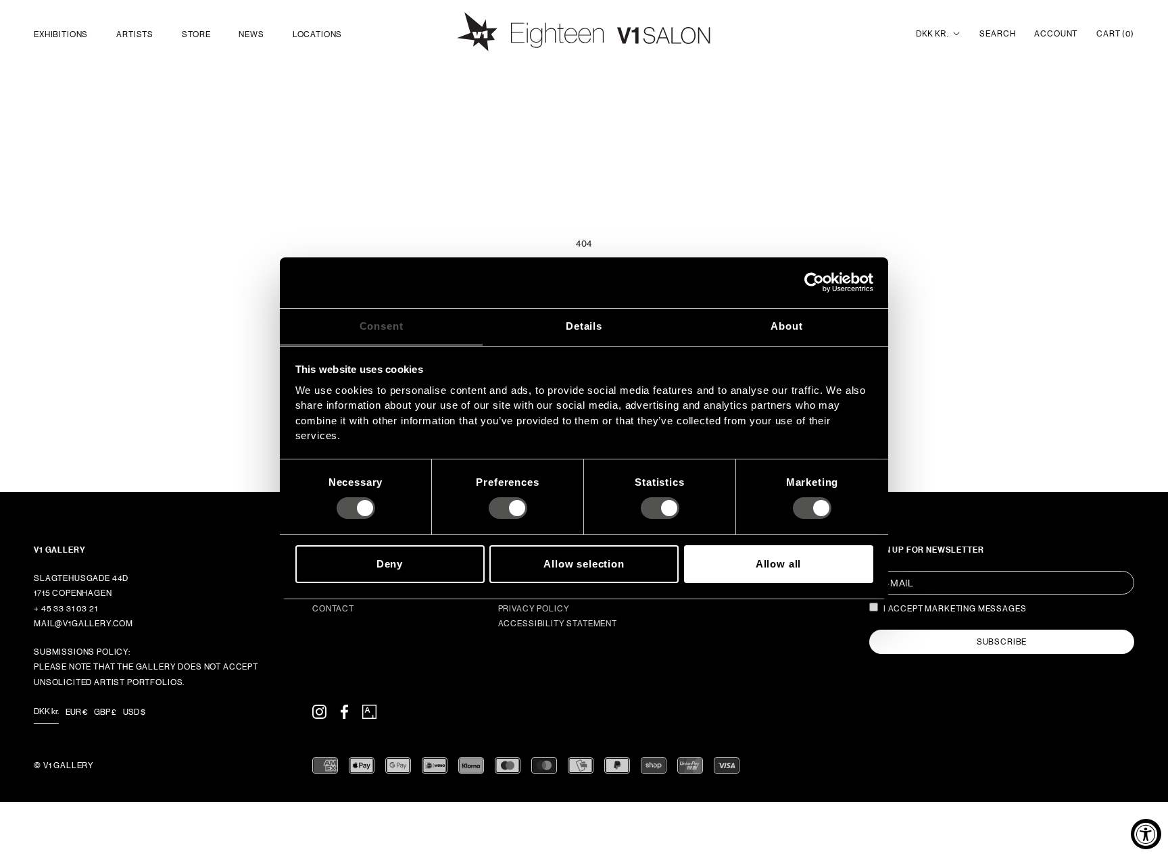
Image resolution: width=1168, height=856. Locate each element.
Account (1055, 34)
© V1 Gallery (64, 765)
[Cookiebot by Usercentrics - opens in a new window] (814, 282)
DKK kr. (932, 34)
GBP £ (105, 712)
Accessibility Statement (557, 623)
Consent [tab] (382, 325)
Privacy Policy (534, 608)
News (251, 34)
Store (196, 34)
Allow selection (584, 564)
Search (997, 34)
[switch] (508, 508)
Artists (134, 34)
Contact (333, 608)
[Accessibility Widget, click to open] (1146, 834)
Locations (318, 34)
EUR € (76, 712)
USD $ (134, 712)
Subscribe (1002, 642)
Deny (389, 564)
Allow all (779, 564)
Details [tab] (584, 325)
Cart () (1115, 34)
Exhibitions (61, 34)
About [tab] (786, 325)
